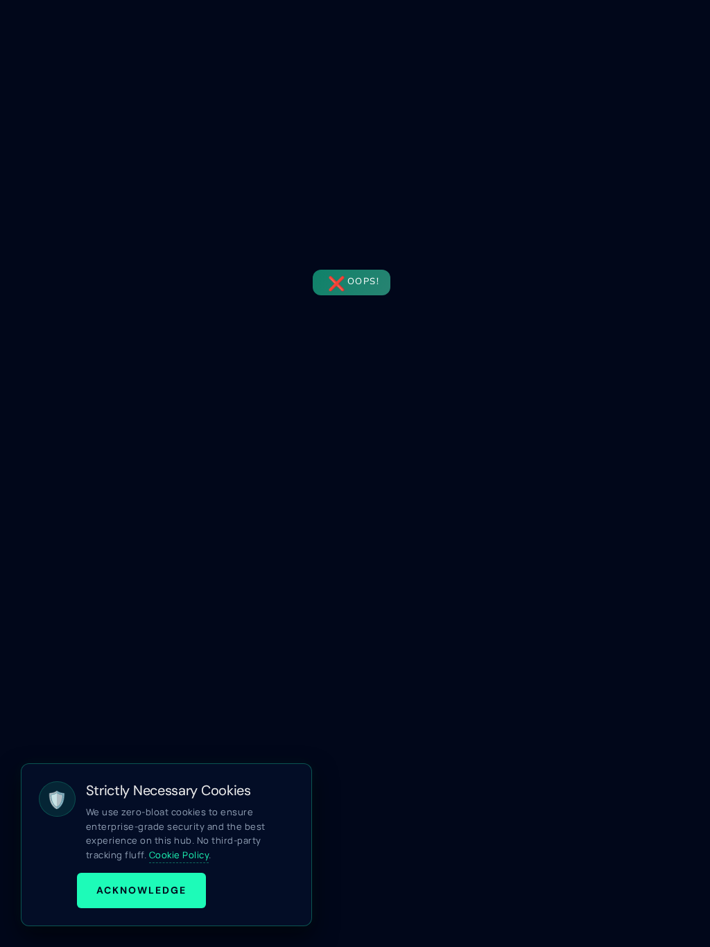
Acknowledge (141, 890)
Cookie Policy (179, 855)
